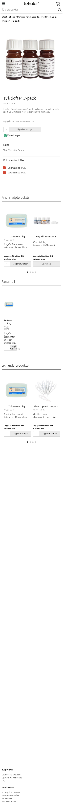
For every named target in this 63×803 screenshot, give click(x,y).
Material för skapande (28, 17)
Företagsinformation (11, 793)
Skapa (12, 17)
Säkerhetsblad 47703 (17, 168)
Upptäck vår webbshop (12, 778)
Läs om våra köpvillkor (11, 775)
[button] (27, 272)
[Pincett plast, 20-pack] (46, 390)
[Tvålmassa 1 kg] (17, 221)
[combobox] (31, 10)
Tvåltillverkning (48, 17)
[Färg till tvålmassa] (46, 221)
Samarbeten (7, 799)
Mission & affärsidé (10, 796)
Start (4, 17)
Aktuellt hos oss (9, 802)
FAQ (4, 781)
